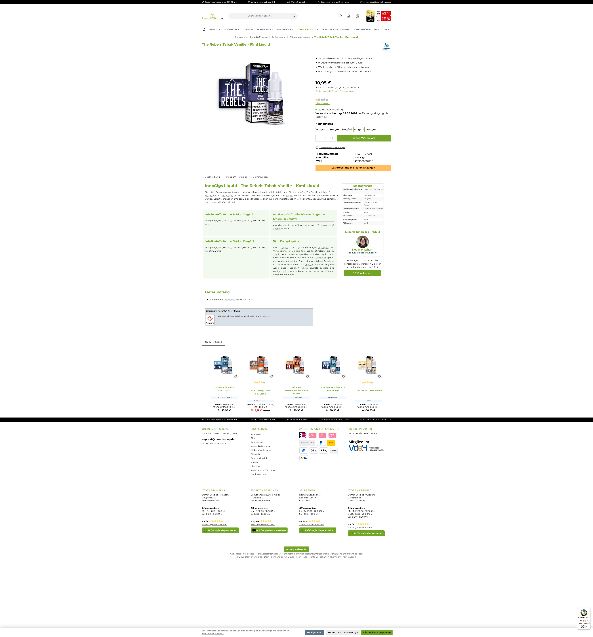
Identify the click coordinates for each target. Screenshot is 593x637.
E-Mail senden (364, 273)
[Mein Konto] (349, 16)
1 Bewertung (323, 103)
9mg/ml (371, 129)
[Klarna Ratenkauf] (312, 435)
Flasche (209, 202)
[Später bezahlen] (303, 450)
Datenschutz (257, 442)
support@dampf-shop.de (218, 439)
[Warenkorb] (357, 16)
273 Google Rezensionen (263, 524)
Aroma (208, 224)
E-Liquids (323, 247)
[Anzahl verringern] (319, 138)
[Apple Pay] (324, 450)
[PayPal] (321, 443)
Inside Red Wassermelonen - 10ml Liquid (296, 390)
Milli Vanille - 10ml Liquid (369, 390)
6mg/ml (359, 129)
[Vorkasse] (334, 450)
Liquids (284, 247)
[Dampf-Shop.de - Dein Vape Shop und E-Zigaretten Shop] (212, 16)
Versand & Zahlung (260, 446)
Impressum (256, 434)
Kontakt (255, 462)
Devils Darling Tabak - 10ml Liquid (260, 392)
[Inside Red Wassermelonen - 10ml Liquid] (296, 365)
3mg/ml (347, 129)
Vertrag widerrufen (296, 549)
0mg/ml (321, 129)
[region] (256, 94)
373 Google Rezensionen (311, 524)
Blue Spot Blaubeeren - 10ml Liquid (332, 389)
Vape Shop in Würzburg (263, 470)
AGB (253, 438)
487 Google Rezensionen (214, 524)
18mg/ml (334, 129)
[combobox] (260, 16)
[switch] (584, 626)
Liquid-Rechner (259, 474)
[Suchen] (294, 16)
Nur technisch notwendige (343, 632)
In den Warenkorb (364, 138)
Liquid (289, 195)
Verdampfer (227, 195)
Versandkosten (287, 554)
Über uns (255, 466)
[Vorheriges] (207, 381)
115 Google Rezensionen (360, 527)
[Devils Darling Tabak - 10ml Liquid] (260, 365)
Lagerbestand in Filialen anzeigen (353, 167)
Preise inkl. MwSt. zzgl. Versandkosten (335, 91)
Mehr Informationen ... (213, 634)
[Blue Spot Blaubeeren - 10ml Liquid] (332, 365)
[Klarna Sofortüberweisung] (322, 435)
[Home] (204, 29)
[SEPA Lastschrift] (303, 458)
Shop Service (259, 428)
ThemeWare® (348, 557)
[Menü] (588, 609)
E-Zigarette (321, 257)
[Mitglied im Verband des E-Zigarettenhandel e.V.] (368, 445)
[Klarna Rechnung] (332, 435)
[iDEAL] (303, 435)
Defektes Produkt (259, 458)
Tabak (227, 299)
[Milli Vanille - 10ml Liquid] (368, 365)
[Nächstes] (386, 381)
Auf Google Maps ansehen (222, 530)
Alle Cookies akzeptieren (377, 632)
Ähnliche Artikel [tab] (213, 342)
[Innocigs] (386, 46)
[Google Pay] (313, 450)
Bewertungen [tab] (260, 176)
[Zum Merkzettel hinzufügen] (235, 376)
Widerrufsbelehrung (261, 450)
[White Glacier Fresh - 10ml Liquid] (224, 365)
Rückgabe (256, 454)
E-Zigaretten (298, 251)
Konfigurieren (314, 632)
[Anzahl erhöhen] (333, 138)
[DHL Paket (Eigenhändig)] (331, 443)
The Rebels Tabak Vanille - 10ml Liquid (336, 37)
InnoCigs (301, 192)
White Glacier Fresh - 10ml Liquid (224, 389)
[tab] (212, 177)
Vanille (234, 299)
